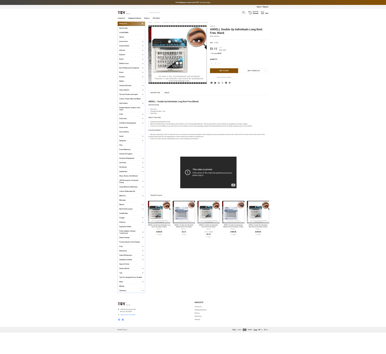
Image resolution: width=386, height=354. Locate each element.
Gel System (123, 167)
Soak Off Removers (125, 255)
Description (155, 92)
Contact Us (121, 18)
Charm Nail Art (124, 90)
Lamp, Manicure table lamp (128, 187)
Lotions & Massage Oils (127, 191)
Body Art (122, 54)
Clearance (122, 290)
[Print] (218, 82)
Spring (121, 37)
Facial (121, 136)
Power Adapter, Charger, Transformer (127, 232)
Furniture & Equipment (126, 158)
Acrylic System (124, 46)
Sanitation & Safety (125, 259)
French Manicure (125, 149)
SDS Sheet (156, 18)
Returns (147, 18)
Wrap (121, 282)
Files (121, 145)
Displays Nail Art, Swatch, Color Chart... (129, 109)
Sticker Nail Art (124, 268)
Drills (121, 114)
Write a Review (214, 36)
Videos (166, 92)
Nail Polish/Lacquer (126, 209)
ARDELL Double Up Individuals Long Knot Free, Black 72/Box (159, 226)
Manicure (122, 195)
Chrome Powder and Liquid (128, 94)
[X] (222, 82)
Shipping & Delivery (134, 18)
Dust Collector (124, 132)
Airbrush (122, 50)
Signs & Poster (124, 264)
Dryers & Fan (123, 127)
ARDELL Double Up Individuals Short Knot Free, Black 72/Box (258, 226)
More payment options (224, 77)
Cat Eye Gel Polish (125, 85)
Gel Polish (122, 162)
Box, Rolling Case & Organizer (129, 68)
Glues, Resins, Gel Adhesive (128, 176)
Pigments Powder (125, 226)
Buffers (121, 81)
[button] (253, 70)
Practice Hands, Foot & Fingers (129, 242)
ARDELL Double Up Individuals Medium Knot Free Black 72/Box (233, 226)
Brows (121, 72)
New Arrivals (123, 28)
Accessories (123, 41)
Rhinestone (123, 251)
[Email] (215, 82)
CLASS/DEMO (123, 32)
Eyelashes (122, 140)
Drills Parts (123, 118)
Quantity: (214, 59)
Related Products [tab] (156, 195)
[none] (177, 54)
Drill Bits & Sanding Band (127, 123)
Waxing (121, 286)
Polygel (121, 218)
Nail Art (121, 204)
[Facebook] (211, 82)
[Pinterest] (229, 82)
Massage (122, 200)
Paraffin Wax (123, 213)
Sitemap (197, 319)
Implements (123, 171)
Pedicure (122, 222)
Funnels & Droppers (125, 154)
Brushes (122, 77)
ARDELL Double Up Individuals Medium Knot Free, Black (184, 226)
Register (265, 7)
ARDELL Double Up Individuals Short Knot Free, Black (208, 226)
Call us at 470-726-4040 (127, 315)
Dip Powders (123, 103)
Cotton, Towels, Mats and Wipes (130, 99)
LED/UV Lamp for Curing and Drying (128, 181)
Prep (121, 246)
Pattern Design (124, 237)
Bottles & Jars (124, 63)
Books (121, 59)
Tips (120, 273)
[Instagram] (119, 319)
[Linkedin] (226, 82)
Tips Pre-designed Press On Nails (130, 277)
